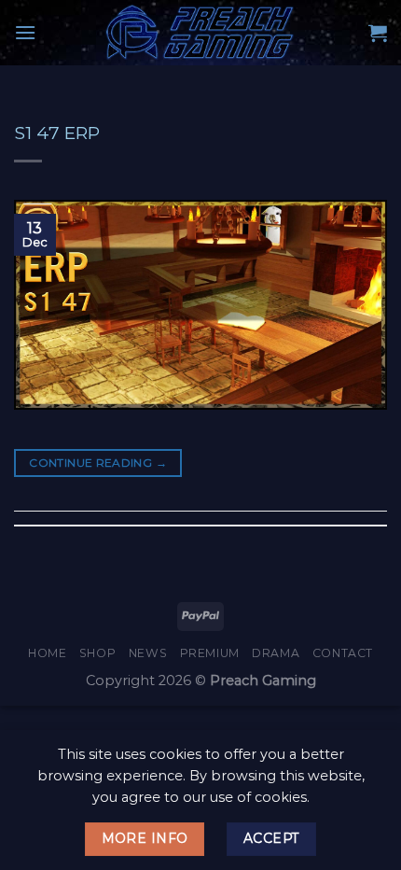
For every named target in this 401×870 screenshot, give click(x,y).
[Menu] (25, 32)
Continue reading (98, 463)
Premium (210, 653)
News (148, 653)
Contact (342, 653)
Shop (97, 653)
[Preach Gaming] (200, 32)
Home (47, 653)
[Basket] (377, 32)
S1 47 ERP (57, 132)
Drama (275, 653)
